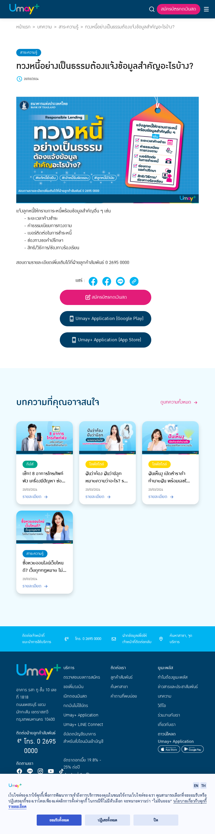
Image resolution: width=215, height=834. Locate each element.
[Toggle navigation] (206, 9)
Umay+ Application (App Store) (109, 340)
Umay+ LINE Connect (83, 724)
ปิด (156, 820)
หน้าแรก (23, 27)
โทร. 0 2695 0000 (40, 746)
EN (196, 785)
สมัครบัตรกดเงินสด (178, 9)
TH (203, 785)
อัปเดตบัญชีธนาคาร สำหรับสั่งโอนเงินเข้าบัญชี (83, 737)
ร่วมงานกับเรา (169, 715)
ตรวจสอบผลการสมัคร (81, 677)
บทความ (44, 27)
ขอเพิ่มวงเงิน (73, 686)
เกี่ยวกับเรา (167, 724)
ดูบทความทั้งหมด (176, 402)
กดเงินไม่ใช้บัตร (75, 705)
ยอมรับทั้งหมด (59, 820)
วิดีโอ (162, 705)
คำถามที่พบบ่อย (124, 696)
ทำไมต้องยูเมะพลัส (172, 677)
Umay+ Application (80, 715)
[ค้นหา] (152, 9)
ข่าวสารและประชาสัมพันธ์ (178, 686)
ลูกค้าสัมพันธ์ (122, 677)
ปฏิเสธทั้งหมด (107, 820)
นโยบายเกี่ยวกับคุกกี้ (190, 801)
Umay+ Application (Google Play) (109, 318)
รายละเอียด (33, 496)
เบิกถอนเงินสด (75, 696)
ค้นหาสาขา (119, 686)
